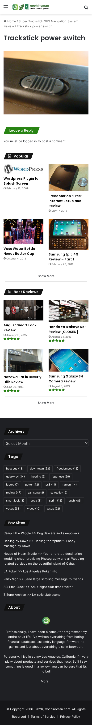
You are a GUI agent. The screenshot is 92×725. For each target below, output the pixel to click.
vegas (13, 508)
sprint (55, 500)
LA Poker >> (13, 571)
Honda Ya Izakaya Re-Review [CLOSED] (67, 329)
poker (32, 484)
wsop (53, 508)
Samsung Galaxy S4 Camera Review (66, 379)
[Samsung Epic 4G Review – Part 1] (68, 234)
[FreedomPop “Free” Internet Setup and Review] (68, 177)
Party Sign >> (14, 579)
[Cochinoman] (31, 7)
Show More (46, 276)
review (13, 492)
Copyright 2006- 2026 (26, 709)
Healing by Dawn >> (18, 541)
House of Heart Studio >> (23, 553)
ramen (70, 484)
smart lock (15, 500)
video (33, 508)
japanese (61, 476)
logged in (30, 141)
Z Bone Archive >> (17, 594)
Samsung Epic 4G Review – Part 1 (64, 257)
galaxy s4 (15, 476)
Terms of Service (43, 716)
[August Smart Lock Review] (23, 310)
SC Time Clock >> (17, 587)
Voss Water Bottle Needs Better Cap (19, 251)
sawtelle (58, 492)
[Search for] (86, 9)
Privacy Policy (70, 716)
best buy (14, 468)
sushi (75, 500)
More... (46, 681)
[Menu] (6, 9)
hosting (38, 476)
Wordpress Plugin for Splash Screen (22, 181)
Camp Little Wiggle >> (20, 533)
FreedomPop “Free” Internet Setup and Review (66, 201)
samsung (36, 492)
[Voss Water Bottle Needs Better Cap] (23, 231)
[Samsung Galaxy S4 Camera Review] (68, 360)
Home (11, 21)
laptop (12, 484)
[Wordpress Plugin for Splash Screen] (23, 169)
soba (36, 500)
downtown (40, 468)
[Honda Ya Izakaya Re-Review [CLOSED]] (68, 311)
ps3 (51, 484)
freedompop (67, 468)
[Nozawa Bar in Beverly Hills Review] (23, 360)
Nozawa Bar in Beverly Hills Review (22, 379)
